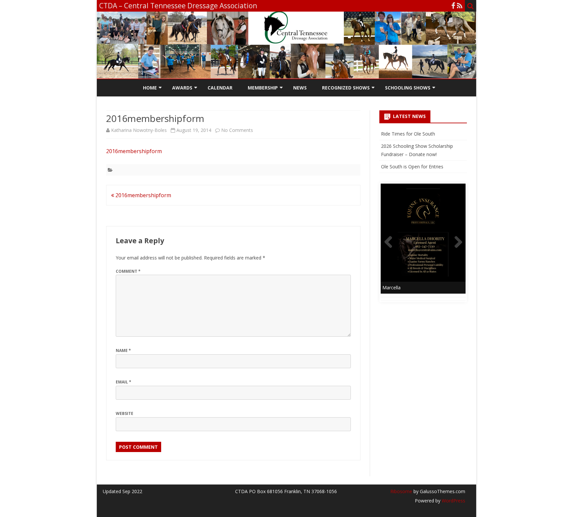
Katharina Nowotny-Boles (139, 130)
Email (123, 382)
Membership (263, 88)
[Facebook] (453, 5)
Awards (182, 88)
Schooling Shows (407, 88)
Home (150, 88)
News (300, 88)
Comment (128, 271)
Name (123, 350)
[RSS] (460, 5)
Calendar (220, 88)
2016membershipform (134, 151)
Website (124, 413)
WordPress (452, 500)
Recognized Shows (346, 88)
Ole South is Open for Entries (412, 166)
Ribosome (401, 491)
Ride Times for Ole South (408, 134)
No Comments (237, 130)
